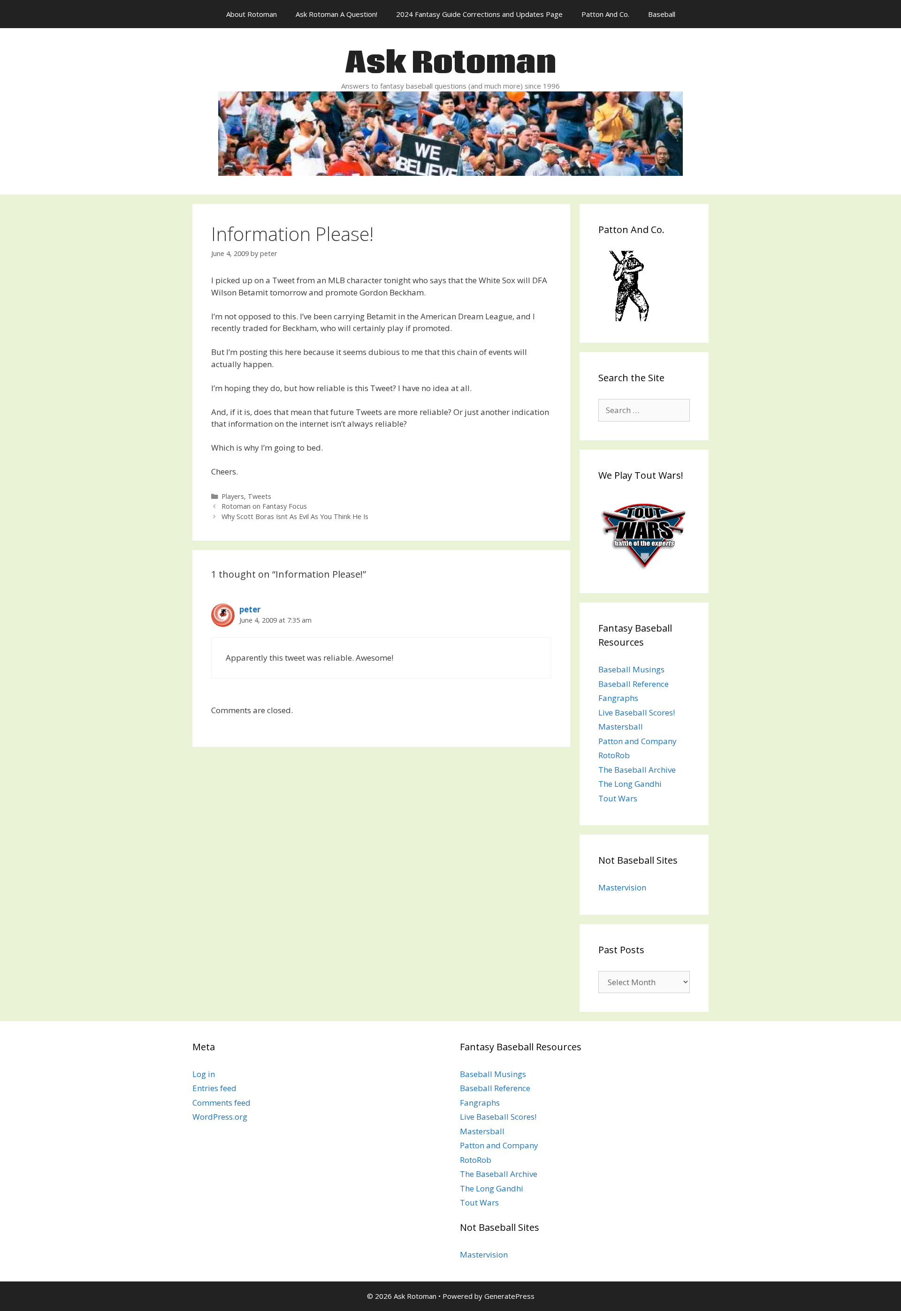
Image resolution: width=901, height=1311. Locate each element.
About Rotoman (251, 14)
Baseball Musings (631, 669)
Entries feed (214, 1088)
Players (232, 496)
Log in (203, 1074)
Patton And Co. (605, 14)
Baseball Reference (633, 683)
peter (249, 609)
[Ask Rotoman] (450, 132)
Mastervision (622, 887)
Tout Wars (617, 798)
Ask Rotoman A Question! (336, 14)
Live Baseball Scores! (636, 712)
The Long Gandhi (630, 783)
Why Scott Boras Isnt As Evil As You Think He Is (294, 516)
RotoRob (614, 755)
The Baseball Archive (637, 769)
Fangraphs (618, 698)
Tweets (259, 496)
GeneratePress (509, 1296)
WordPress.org (219, 1116)
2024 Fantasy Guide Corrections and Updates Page (479, 14)
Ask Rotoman (450, 63)
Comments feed (221, 1102)
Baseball (661, 14)
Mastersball (620, 726)
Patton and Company (637, 741)
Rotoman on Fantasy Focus (264, 506)
